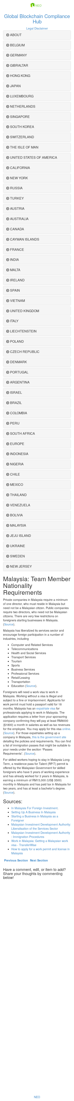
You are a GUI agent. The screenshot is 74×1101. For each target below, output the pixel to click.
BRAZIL (16, 402)
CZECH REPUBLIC (24, 351)
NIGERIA (17, 464)
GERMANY (18, 55)
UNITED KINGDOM (24, 310)
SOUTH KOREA (22, 126)
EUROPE (17, 443)
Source (8, 624)
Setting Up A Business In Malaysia (33, 812)
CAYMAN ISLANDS (24, 239)
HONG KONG (20, 75)
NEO (37, 1097)
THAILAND (18, 494)
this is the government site (49, 737)
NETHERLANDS (22, 106)
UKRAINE (17, 545)
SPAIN (15, 290)
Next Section (39, 860)
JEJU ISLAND (20, 535)
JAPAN (15, 85)
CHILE (15, 474)
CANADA (17, 229)
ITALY (14, 320)
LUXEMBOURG (22, 96)
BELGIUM (17, 45)
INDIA (14, 259)
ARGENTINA (20, 382)
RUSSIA (16, 188)
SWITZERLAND (22, 137)
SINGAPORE (20, 116)
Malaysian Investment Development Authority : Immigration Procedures (40, 835)
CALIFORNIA (20, 167)
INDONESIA (19, 453)
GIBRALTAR (19, 65)
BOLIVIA (16, 515)
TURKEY (17, 198)
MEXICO (16, 484)
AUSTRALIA (19, 218)
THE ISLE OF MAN (24, 147)
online (66, 729)
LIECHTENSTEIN (23, 331)
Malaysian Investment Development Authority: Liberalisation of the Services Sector (41, 826)
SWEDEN (17, 556)
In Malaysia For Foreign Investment (34, 808)
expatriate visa (45, 708)
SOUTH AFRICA (22, 433)
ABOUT (16, 34)
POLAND (17, 341)
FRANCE (17, 249)
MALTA (15, 269)
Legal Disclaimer (37, 28)
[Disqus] (37, 933)
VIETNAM (17, 300)
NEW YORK (19, 178)
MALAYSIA (18, 525)
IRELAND (17, 280)
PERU (15, 423)
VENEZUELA (20, 505)
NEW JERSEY (21, 566)
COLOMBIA (18, 413)
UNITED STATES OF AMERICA (33, 157)
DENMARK (18, 361)
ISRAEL (16, 392)
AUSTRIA (17, 208)
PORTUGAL (19, 372)
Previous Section (16, 860)
